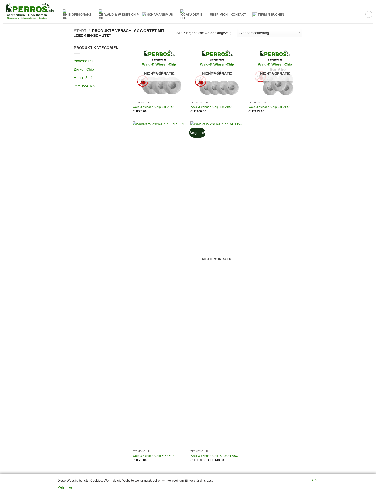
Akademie (194, 14)
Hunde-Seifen (84, 78)
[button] (368, 14)
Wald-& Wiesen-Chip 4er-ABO (211, 107)
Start (80, 30)
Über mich (219, 14)
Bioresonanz (79, 14)
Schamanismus (160, 14)
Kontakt (238, 14)
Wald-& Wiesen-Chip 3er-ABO (153, 107)
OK (314, 480)
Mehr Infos (65, 487)
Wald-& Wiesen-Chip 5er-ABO (269, 107)
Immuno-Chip (84, 86)
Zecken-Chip (84, 69)
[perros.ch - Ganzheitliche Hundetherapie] (29, 11)
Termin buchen (271, 14)
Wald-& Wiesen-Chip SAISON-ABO (214, 455)
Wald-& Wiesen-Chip (121, 14)
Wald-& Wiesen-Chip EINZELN (154, 455)
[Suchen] (357, 14)
